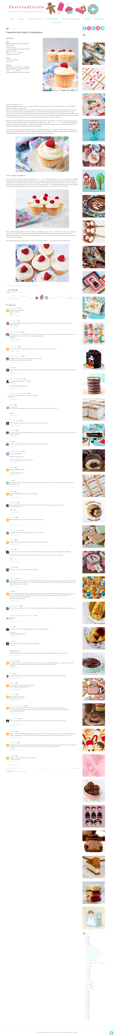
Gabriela (12, 539)
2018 (85, 1000)
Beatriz (12, 549)
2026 (85, 1018)
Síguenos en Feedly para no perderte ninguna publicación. (21, 285)
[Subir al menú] (111, 1033)
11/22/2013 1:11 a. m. (15, 726)
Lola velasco (13, 321)
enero (87, 945)
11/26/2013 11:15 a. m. (16, 761)
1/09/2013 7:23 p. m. (15, 351)
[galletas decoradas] (93, 242)
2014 (85, 991)
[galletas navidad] (93, 115)
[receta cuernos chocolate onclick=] (93, 471)
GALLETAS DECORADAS (71, 19)
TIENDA (21, 19)
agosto (87, 979)
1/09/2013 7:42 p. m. (15, 373)
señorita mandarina (15, 530)
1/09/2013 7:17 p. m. (15, 341)
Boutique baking (41, 179)
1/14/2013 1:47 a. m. (15, 645)
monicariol (13, 430)
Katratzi (12, 404)
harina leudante (13, 52)
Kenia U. (12, 467)
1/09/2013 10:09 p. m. (15, 425)
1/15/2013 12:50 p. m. (15, 689)
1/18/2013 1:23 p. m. (15, 700)
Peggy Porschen (21, 292)
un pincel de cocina (56, 122)
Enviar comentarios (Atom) (21, 771)
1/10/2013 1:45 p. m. (15, 544)
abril (87, 970)
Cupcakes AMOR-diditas (16, 724)
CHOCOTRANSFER (52, 19)
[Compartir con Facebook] (16, 290)
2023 (85, 1012)
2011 (85, 938)
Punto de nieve (14, 308)
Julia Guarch (13, 660)
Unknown (12, 517)
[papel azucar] (93, 90)
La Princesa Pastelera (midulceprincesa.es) (22, 615)
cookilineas (13, 578)
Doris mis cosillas (15, 420)
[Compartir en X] (15, 290)
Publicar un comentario (14, 765)
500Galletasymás (14, 606)
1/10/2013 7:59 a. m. (15, 497)
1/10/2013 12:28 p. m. (15, 534)
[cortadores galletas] (93, 191)
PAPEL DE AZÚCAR (34, 19)
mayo (87, 972)
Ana (11, 591)
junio (87, 975)
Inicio (43, 768)
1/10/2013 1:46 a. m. (15, 475)
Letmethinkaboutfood (16, 451)
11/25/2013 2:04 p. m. (15, 750)
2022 (85, 1009)
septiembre (89, 982)
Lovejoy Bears (14, 346)
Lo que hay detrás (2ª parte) (92, 956)
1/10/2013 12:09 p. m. (15, 525)
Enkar (11, 673)
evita (11, 367)
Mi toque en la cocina (16, 356)
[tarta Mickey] (93, 369)
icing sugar (12, 70)
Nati (11, 441)
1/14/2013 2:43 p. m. (15, 668)
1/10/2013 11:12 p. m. (15, 610)
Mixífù (11, 626)
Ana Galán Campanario (16, 378)
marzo (87, 968)
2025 (85, 1016)
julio (87, 977)
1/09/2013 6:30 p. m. (15, 315)
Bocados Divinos (14, 560)
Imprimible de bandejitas (91, 949)
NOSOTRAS (57, 22)
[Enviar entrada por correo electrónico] (9, 290)
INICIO (12, 19)
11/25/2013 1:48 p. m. (15, 737)
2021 (85, 1007)
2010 (85, 936)
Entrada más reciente (12, 768)
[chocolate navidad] (93, 166)
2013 (85, 943)
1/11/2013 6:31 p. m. (15, 621)
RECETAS (87, 19)
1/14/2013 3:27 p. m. (15, 678)
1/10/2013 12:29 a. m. (15, 462)
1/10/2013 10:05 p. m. (15, 600)
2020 (85, 1005)
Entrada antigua (74, 768)
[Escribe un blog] (13, 290)
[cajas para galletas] (93, 293)
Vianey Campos (14, 718)
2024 (85, 1014)
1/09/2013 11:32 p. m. (15, 436)
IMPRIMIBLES (99, 19)
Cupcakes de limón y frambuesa (93, 954)
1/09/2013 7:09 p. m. (15, 327)
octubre (88, 984)
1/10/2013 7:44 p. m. (15, 573)
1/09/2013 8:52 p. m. (15, 415)
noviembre (88, 986)
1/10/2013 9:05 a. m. (15, 512)
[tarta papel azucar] (93, 140)
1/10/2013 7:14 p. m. (15, 562)
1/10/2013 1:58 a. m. (15, 486)
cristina (12, 491)
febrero (88, 966)
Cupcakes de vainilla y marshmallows (95, 963)
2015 (85, 993)
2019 (85, 1003)
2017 (85, 998)
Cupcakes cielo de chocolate (92, 951)
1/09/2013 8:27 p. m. (15, 399)
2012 (85, 941)
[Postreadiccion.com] (93, 64)
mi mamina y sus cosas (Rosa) (18, 393)
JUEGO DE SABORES (16, 332)
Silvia (11, 641)
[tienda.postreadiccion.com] (93, 318)
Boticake (12, 567)
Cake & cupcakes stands (91, 961)
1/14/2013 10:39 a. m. (15, 655)
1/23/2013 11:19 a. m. (15, 713)
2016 (85, 996)
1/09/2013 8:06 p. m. (15, 388)
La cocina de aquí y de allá (17, 705)
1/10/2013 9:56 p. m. (15, 586)
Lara (11, 480)
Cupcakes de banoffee (91, 958)
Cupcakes (14, 292)
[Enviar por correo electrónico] (12, 290)
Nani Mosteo (13, 502)
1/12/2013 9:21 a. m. (15, 636)
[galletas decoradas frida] (93, 827)
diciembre (88, 988)
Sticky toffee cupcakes (91, 947)
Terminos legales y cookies (70, 1032)
